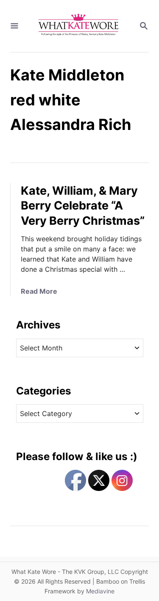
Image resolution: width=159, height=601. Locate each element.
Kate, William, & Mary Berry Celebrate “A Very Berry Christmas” (83, 206)
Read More (39, 291)
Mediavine (100, 591)
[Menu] (14, 26)
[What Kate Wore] (78, 26)
